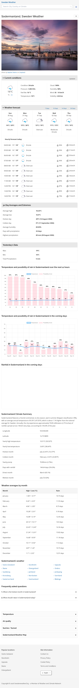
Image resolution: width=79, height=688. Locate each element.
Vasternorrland (8, 579)
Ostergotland (33, 568)
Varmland (58, 576)
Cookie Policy (45, 662)
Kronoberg (7, 576)
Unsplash (22, 72)
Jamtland (32, 572)
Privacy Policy (45, 658)
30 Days (72, 108)
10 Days (55, 108)
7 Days (47, 108)
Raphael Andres (12, 72)
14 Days (64, 108)
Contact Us (44, 654)
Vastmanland (33, 579)
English (46, 673)
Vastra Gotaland (9, 565)
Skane (5, 568)
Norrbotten (33, 576)
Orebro (57, 568)
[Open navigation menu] (76, 6)
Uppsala (58, 565)
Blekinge (58, 579)
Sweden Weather (8, 2)
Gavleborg (6, 572)
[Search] (71, 6)
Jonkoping (58, 572)
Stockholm (32, 565)
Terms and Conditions (48, 666)
